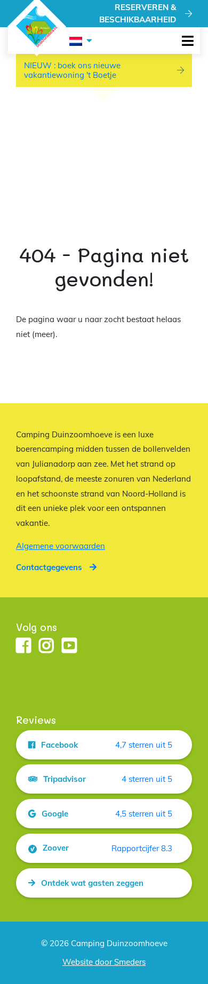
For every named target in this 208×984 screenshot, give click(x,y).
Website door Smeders (104, 962)
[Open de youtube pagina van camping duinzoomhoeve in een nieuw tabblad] (69, 646)
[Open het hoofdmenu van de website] (187, 40)
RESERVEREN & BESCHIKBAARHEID (137, 13)
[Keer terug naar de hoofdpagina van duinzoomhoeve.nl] (37, 26)
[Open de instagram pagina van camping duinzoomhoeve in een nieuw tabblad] (46, 646)
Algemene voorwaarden (60, 546)
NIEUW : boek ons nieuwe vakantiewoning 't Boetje (72, 70)
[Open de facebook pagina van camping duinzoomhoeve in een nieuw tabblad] (23, 646)
